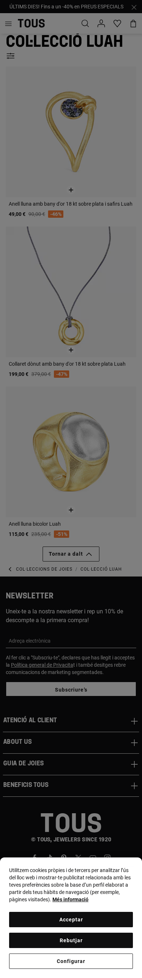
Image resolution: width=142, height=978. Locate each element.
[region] (71, 917)
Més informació (70, 899)
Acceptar (71, 919)
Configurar (71, 961)
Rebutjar (71, 940)
